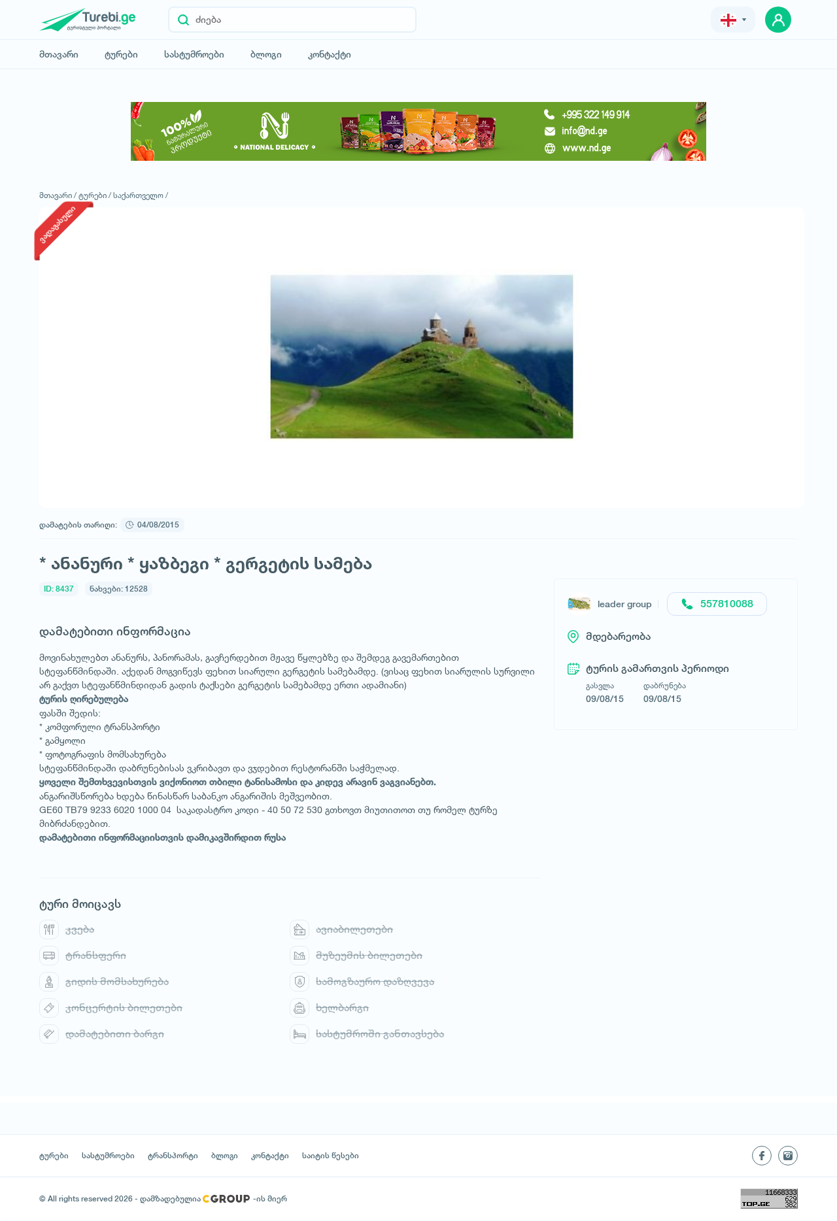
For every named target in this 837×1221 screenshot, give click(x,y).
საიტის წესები (330, 1155)
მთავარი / (58, 195)
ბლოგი (266, 54)
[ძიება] (183, 19)
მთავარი (58, 54)
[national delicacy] (418, 131)
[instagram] (788, 1155)
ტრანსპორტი (173, 1155)
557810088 (726, 603)
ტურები (121, 54)
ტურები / (94, 195)
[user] (778, 20)
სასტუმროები (194, 54)
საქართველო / (140, 195)
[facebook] (762, 1155)
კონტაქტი (329, 54)
